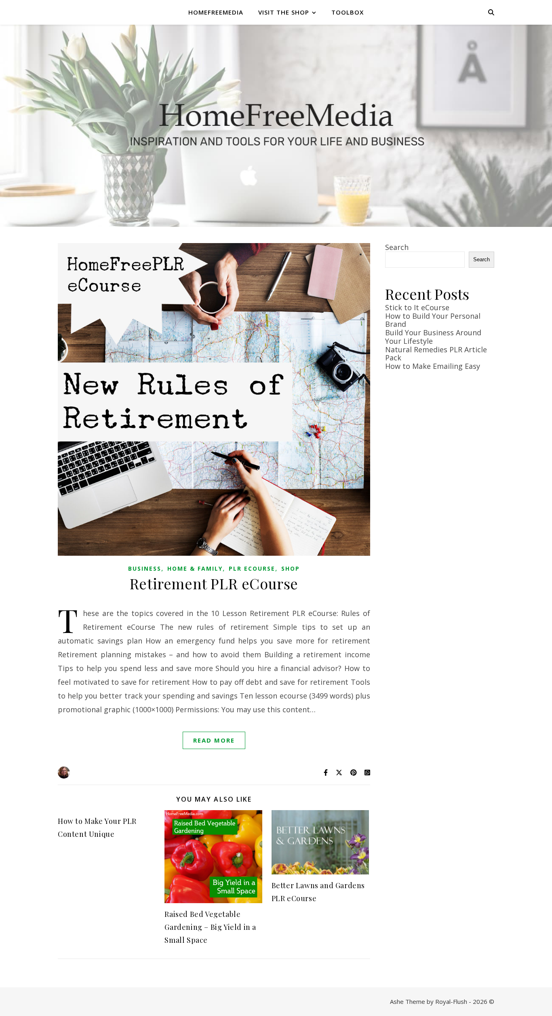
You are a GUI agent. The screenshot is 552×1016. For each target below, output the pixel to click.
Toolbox (347, 12)
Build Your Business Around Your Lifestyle (433, 337)
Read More (214, 740)
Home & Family (195, 568)
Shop (290, 568)
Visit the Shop (283, 12)
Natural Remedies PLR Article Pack (436, 354)
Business (144, 568)
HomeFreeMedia (215, 12)
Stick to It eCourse (417, 307)
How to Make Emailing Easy (432, 366)
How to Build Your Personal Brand (432, 320)
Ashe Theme (407, 1001)
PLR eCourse (252, 568)
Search (397, 247)
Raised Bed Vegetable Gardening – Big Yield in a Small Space (210, 927)
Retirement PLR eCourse (214, 583)
